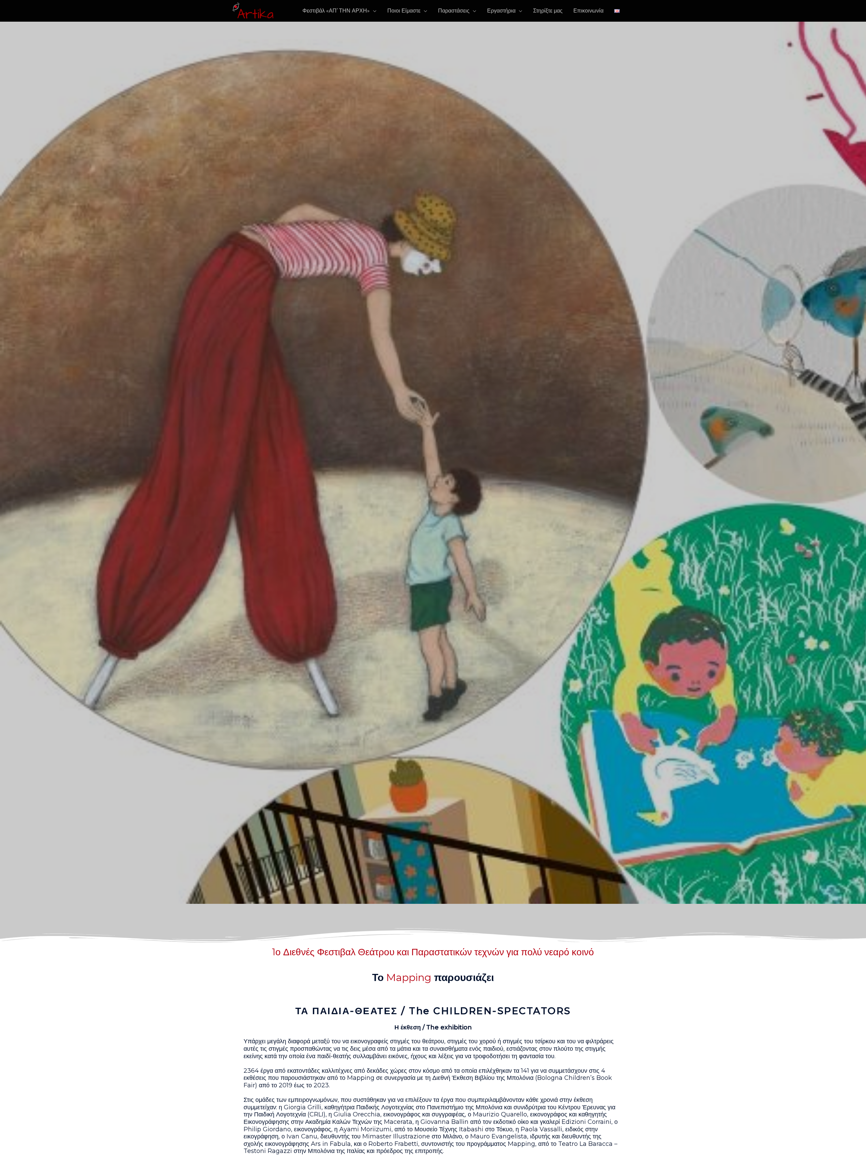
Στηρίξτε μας (548, 10)
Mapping (408, 977)
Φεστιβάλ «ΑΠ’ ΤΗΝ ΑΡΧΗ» (336, 10)
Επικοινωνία (588, 10)
